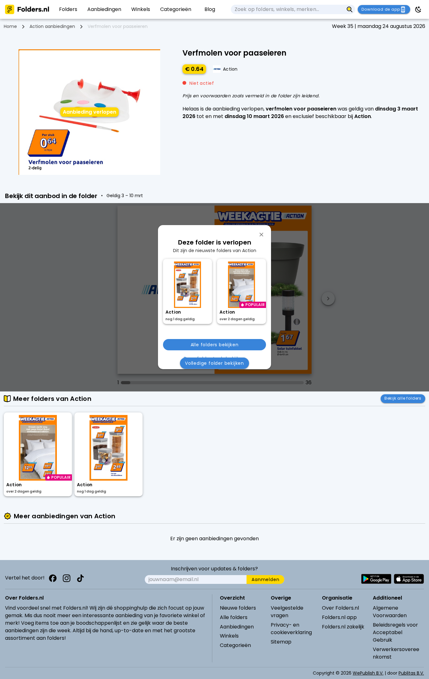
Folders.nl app (339, 617)
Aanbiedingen (237, 626)
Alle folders (233, 617)
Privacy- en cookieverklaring (291, 628)
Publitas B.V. (411, 673)
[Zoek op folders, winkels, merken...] (350, 9)
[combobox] (287, 9)
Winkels (229, 635)
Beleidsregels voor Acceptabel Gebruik (395, 632)
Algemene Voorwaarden (390, 611)
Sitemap (281, 641)
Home (10, 26)
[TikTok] (80, 578)
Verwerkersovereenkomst (396, 653)
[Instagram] (66, 578)
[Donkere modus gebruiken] (418, 9)
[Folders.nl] (27, 9)
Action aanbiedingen (52, 26)
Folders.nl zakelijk (343, 626)
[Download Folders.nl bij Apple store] (409, 579)
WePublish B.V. (368, 673)
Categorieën (235, 645)
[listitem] (68, 9)
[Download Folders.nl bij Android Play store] (376, 579)
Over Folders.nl (340, 608)
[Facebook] (52, 578)
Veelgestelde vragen (287, 611)
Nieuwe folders (238, 608)
